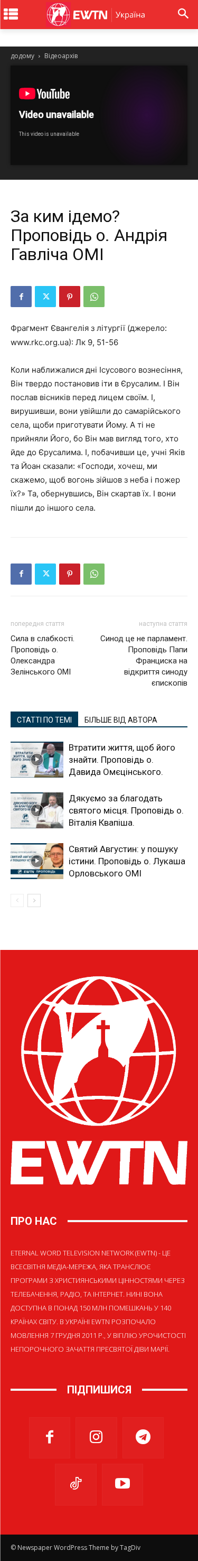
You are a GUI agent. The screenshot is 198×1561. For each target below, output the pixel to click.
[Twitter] (45, 296)
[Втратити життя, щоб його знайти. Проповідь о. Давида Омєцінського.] (37, 760)
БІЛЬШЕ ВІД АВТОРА (120, 720)
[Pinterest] (69, 296)
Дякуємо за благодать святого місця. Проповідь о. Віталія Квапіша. (126, 810)
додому (22, 55)
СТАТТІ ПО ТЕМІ (44, 720)
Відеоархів (61, 55)
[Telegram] (143, 1437)
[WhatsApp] (94, 296)
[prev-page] (17, 900)
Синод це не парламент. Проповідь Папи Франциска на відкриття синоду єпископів (143, 661)
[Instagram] (96, 1437)
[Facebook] (21, 296)
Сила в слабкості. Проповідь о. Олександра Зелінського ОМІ (42, 655)
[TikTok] (75, 1484)
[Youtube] (122, 1484)
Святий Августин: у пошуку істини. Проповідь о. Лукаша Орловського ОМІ (127, 861)
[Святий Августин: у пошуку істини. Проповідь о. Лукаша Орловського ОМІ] (37, 861)
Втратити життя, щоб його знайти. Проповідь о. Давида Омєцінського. (122, 759)
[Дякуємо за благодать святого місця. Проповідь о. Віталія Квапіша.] (37, 810)
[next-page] (34, 900)
